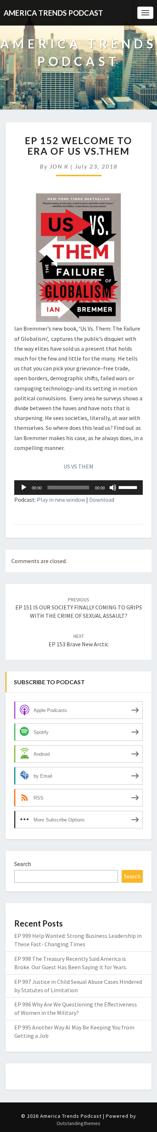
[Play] (23, 487)
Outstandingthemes (78, 1123)
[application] (78, 487)
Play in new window (61, 499)
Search (22, 863)
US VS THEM (78, 466)
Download (101, 499)
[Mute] (112, 487)
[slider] (129, 486)
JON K (59, 166)
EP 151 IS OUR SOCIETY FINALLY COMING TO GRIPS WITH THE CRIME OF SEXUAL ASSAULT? (78, 608)
